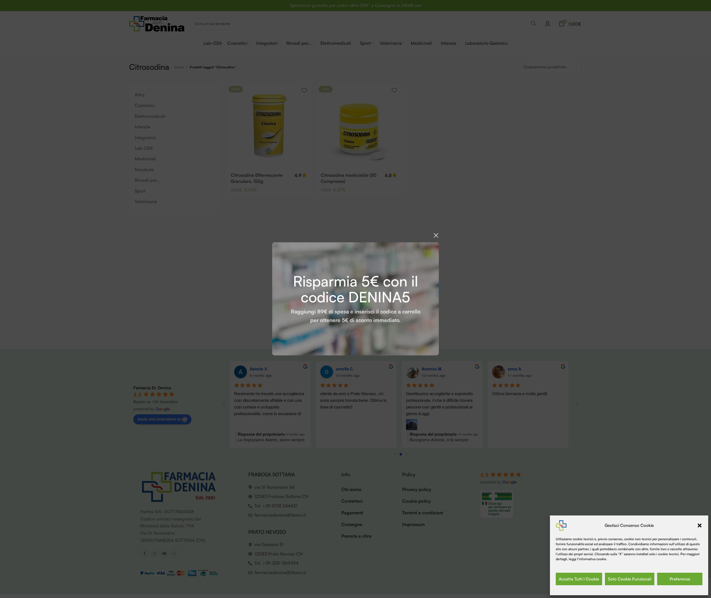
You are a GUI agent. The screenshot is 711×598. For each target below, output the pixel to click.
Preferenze (680, 579)
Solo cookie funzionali (629, 579)
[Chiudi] (436, 235)
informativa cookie (592, 559)
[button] (699, 525)
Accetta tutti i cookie (579, 579)
